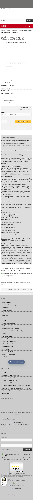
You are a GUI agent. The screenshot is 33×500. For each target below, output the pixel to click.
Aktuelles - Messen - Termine (9, 380)
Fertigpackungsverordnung (8, 323)
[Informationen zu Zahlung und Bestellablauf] (27, 2)
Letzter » (30, 289)
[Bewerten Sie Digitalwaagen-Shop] (16, 473)
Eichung (4, 333)
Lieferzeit (4, 312)
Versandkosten (28, 109)
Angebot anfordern (20, 128)
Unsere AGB (5, 315)
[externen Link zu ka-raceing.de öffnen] (16, 488)
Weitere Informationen (7, 346)
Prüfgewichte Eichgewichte (8, 341)
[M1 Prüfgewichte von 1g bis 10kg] (10, 273)
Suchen (29, 20)
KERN (11, 93)
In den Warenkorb (23, 121)
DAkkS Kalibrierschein (7, 344)
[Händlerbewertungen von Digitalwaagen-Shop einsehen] (17, 472)
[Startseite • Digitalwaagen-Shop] (16, 9)
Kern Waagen (5, 349)
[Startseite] (26, 6)
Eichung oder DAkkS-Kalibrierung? (10, 375)
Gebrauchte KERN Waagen (9, 351)
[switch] (3, 484)
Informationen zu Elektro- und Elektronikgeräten (14, 331)
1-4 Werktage (9, 80)
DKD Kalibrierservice (7, 336)
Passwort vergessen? (6, 449)
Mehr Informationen (19, 476)
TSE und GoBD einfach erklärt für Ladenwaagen (14, 390)
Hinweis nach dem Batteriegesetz (10, 328)
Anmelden (27, 449)
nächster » (23, 289)
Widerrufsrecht (5, 307)
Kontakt (4, 320)
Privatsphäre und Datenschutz (9, 325)
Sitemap (4, 372)
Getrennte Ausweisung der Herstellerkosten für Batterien (16, 388)
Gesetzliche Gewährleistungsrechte (11, 305)
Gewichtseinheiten (6, 393)
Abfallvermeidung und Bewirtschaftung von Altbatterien (16, 385)
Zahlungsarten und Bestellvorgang (10, 338)
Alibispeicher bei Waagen (8, 383)
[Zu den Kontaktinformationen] (16, 480)
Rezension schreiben (9, 100)
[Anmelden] (28, 6)
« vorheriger (16, 289)
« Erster (10, 289)
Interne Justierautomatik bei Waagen (11, 377)
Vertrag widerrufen (6, 302)
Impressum (4, 318)
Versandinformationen (7, 310)
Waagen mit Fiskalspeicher (9, 354)
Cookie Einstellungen (7, 357)
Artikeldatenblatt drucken (9, 98)
